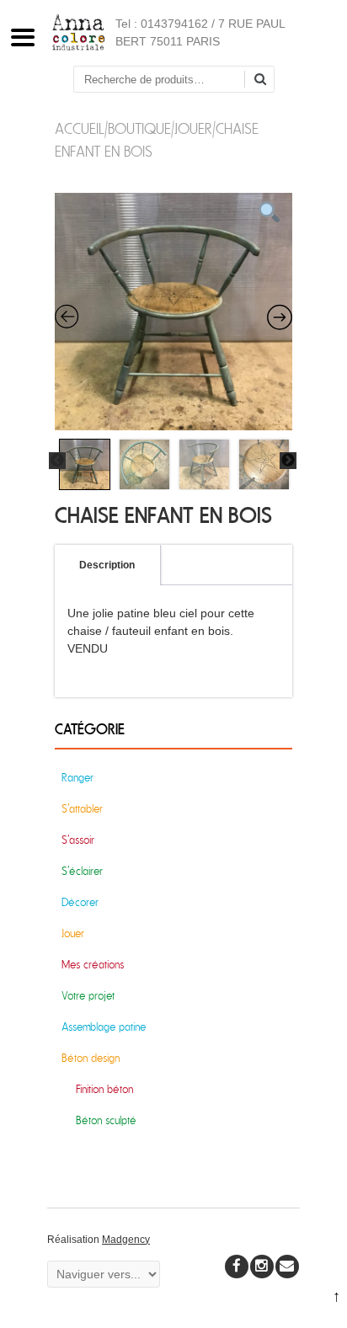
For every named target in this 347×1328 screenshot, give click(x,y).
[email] (287, 1266)
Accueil (79, 129)
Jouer (193, 129)
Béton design (90, 1058)
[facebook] (236, 1266)
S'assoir (77, 840)
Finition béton (104, 1089)
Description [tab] (107, 565)
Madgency (126, 1239)
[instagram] (262, 1266)
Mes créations (92, 964)
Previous (57, 460)
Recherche (266, 80)
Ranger (77, 778)
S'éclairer (82, 871)
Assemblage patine (103, 1027)
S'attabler (82, 809)
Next (288, 460)
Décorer (80, 902)
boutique (139, 129)
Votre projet (88, 996)
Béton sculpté (106, 1120)
